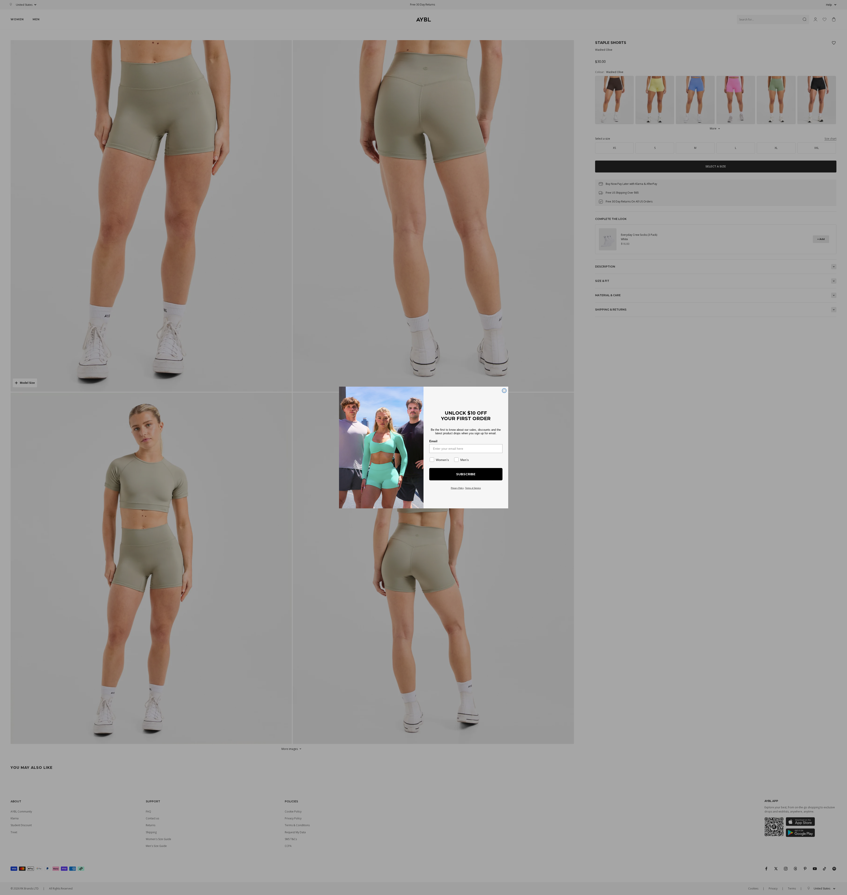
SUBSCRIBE (465, 474)
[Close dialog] (504, 390)
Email (433, 441)
